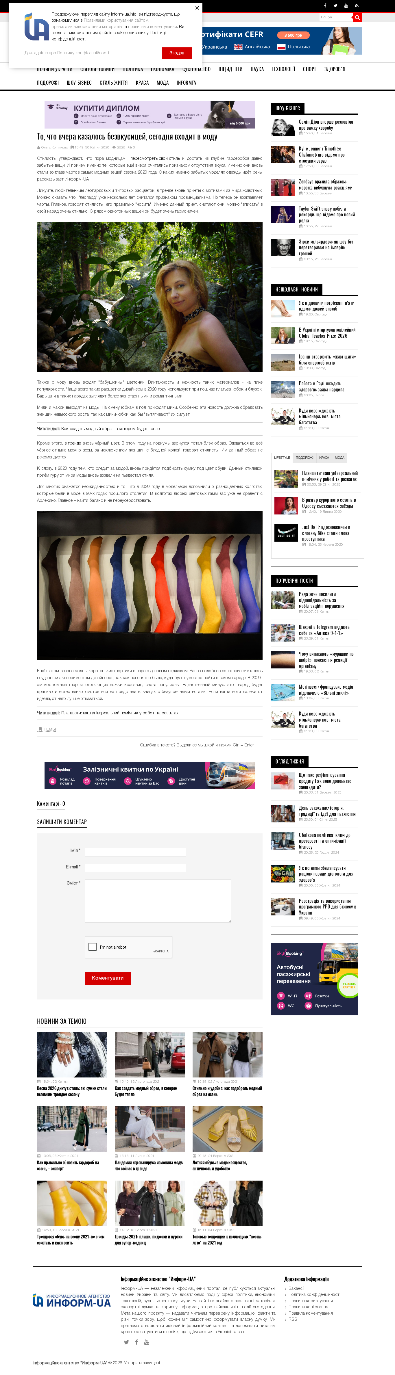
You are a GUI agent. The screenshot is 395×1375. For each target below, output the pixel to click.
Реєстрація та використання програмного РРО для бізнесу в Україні (327, 907)
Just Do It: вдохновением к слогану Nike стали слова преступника (326, 533)
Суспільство (196, 69)
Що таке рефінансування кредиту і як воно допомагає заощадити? (325, 781)
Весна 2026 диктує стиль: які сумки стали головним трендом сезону (72, 1091)
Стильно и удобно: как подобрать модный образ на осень (227, 1091)
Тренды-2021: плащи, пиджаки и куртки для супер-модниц (148, 1240)
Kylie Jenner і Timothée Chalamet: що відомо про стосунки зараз (322, 155)
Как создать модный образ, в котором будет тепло (110, 429)
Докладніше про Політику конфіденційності (67, 53)
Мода (163, 82)
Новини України (54, 69)
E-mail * (73, 867)
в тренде (72, 443)
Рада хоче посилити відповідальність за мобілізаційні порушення (321, 600)
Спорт (309, 69)
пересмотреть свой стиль (155, 159)
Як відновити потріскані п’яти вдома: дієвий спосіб (326, 306)
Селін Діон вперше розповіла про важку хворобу (326, 125)
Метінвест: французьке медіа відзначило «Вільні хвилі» (326, 690)
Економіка (162, 69)
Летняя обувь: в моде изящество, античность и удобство (220, 1165)
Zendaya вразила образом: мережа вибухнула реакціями (325, 185)
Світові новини (97, 69)
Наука (257, 69)
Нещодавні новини (297, 289)
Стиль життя (114, 82)
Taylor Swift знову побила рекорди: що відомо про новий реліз (327, 215)
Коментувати (108, 978)
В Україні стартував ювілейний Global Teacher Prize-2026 (327, 333)
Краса (142, 82)
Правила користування (311, 1301)
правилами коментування (152, 27)
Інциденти (231, 69)
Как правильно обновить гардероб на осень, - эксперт (68, 1165)
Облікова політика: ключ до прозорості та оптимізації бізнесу (324, 841)
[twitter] (335, 6)
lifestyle (282, 457)
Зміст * (73, 883)
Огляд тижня (290, 761)
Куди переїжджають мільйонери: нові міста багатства (320, 417)
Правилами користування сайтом (116, 20)
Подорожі (48, 82)
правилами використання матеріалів (87, 27)
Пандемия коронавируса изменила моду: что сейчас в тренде (149, 1165)
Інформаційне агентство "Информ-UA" (70, 1363)
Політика (133, 69)
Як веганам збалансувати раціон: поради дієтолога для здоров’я (326, 874)
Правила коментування (311, 1313)
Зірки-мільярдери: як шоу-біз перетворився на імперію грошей (326, 248)
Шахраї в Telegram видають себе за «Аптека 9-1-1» (324, 630)
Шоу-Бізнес (79, 82)
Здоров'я (335, 69)
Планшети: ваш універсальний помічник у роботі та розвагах (119, 713)
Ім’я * (75, 851)
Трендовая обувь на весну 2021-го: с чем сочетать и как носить (71, 1240)
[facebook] (325, 6)
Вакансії (296, 1289)
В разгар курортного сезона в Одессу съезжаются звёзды (329, 503)
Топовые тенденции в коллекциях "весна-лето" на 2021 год (227, 1240)
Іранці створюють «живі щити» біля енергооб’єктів (327, 360)
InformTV (187, 82)
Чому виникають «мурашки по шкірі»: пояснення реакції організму (326, 660)
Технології (283, 69)
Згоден (176, 53)
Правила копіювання (308, 1307)
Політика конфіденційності (314, 1295)
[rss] (357, 6)
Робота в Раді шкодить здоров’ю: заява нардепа (321, 387)
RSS (293, 1320)
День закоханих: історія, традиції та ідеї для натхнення (327, 811)
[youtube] (346, 6)
